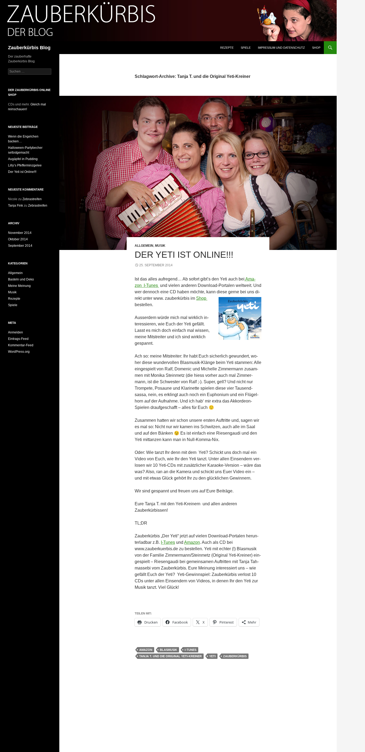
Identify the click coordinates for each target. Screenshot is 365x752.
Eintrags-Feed (18, 339)
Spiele (246, 47)
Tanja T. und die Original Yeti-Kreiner (170, 656)
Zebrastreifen (32, 199)
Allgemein (144, 246)
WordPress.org (19, 352)
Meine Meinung (19, 286)
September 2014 (20, 246)
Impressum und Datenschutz (281, 47)
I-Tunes (151, 285)
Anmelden (15, 332)
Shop (316, 47)
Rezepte (227, 47)
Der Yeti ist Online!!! (184, 255)
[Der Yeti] (158, 285)
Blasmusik (168, 649)
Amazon (192, 542)
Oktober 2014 (18, 239)
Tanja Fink (15, 205)
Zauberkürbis (235, 656)
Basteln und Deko (21, 279)
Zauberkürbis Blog (29, 47)
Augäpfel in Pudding (23, 159)
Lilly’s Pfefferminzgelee (25, 165)
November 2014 (20, 233)
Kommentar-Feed (20, 345)
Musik (160, 246)
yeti (212, 656)
